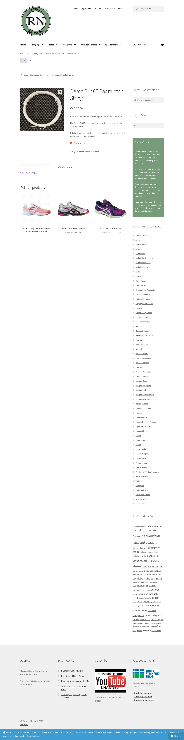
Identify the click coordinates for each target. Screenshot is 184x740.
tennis (144, 610)
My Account (86, 8)
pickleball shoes (143, 578)
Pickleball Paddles (143, 358)
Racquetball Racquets (145, 394)
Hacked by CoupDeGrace (72, 670)
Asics (138, 249)
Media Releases (142, 344)
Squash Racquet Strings (146, 422)
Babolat (146, 526)
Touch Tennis (141, 467)
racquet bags (153, 583)
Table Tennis (141, 440)
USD (29, 60)
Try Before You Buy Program (147, 472)
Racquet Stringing (143, 385)
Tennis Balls (141, 449)
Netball (139, 349)
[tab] (35, 167)
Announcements (142, 235)
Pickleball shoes (142, 362)
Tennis (138, 444)
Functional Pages (143, 322)
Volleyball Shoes (142, 490)
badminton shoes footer (149, 552)
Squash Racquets (143, 426)
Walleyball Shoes (143, 494)
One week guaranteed (144, 700)
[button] (60, 92)
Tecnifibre (137, 610)
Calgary (139, 276)
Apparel (139, 240)
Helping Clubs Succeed (145, 335)
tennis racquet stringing (152, 619)
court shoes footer (152, 566)
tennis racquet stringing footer (144, 623)
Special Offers (111, 44)
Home (76, 8)
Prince (145, 582)
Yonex (147, 630)
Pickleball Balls (142, 353)
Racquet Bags (141, 381)
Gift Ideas (139, 326)
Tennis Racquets (143, 454)
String (138, 435)
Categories (67, 44)
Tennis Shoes (141, 458)
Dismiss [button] (177, 736)
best (148, 561)
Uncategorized (142, 476)
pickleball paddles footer (151, 574)
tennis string (155, 626)
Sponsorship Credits (144, 408)
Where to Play (141, 499)
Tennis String (141, 463)
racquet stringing (140, 585)
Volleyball (140, 485)
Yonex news (156, 630)
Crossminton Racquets (145, 290)
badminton (155, 526)
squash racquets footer (142, 598)
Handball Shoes (142, 331)
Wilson (139, 631)
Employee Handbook (144, 303)
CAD (23, 60)
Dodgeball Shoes (143, 299)
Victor (138, 481)
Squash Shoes (141, 431)
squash (136, 594)
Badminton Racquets (144, 258)
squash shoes (152, 605)
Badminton (140, 253)
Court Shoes (141, 285)
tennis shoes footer (143, 626)
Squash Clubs (141, 417)
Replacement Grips (143, 399)
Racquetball (141, 390)
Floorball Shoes (142, 317)
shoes (155, 589)
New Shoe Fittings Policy (72, 676)
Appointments (142, 244)
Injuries (139, 340)
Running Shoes (142, 403)
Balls (138, 272)
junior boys (138, 571)
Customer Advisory (143, 294)
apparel (136, 526)
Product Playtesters (144, 372)
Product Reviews (142, 376)
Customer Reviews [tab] (28, 172)
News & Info (110, 8)
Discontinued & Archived (40, 75)
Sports (51, 44)
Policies (98, 8)
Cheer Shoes (141, 281)
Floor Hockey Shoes (144, 312)
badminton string (140, 556)
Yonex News (140, 504)
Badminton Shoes (143, 262)
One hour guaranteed (144, 693)
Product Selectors (88, 44)
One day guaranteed (143, 696)
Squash (139, 413)
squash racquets (149, 594)
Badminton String (143, 267)
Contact (121, 8)
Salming (149, 590)
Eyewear (139, 308)
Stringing (35, 44)
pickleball (148, 570)
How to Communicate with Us (75, 681)
